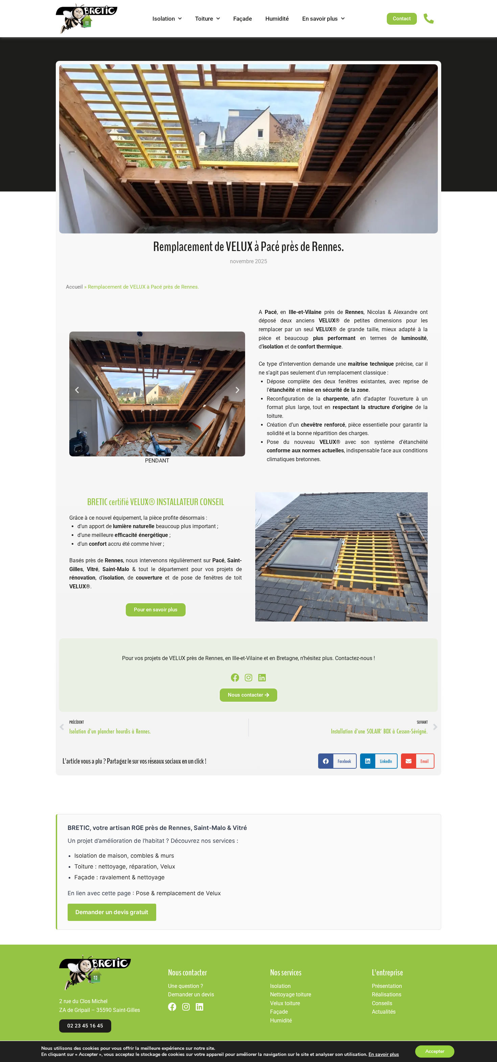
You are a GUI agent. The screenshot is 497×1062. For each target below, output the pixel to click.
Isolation (163, 18)
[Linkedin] (262, 677)
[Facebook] (235, 677)
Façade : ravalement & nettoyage (119, 877)
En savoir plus (320, 18)
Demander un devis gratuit (111, 912)
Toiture (204, 18)
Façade (242, 18)
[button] (77, 390)
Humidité (277, 18)
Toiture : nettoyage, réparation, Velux (124, 866)
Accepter (434, 1051)
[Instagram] (248, 677)
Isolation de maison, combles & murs (124, 855)
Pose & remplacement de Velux (178, 893)
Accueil (74, 287)
